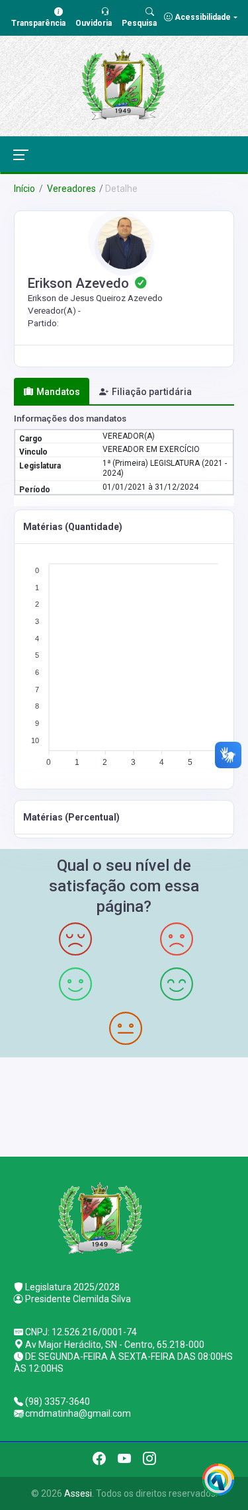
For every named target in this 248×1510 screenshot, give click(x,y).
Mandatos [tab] (58, 391)
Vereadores (70, 188)
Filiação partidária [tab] (152, 391)
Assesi (78, 1493)
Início (24, 188)
